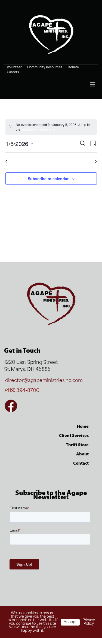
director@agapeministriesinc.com (44, 380)
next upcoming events (38, 129)
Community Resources (44, 67)
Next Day (86, 161)
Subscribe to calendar (48, 178)
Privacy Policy (88, 622)
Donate (73, 67)
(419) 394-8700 (22, 390)
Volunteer (14, 67)
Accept (70, 622)
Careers (13, 72)
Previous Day (19, 161)
